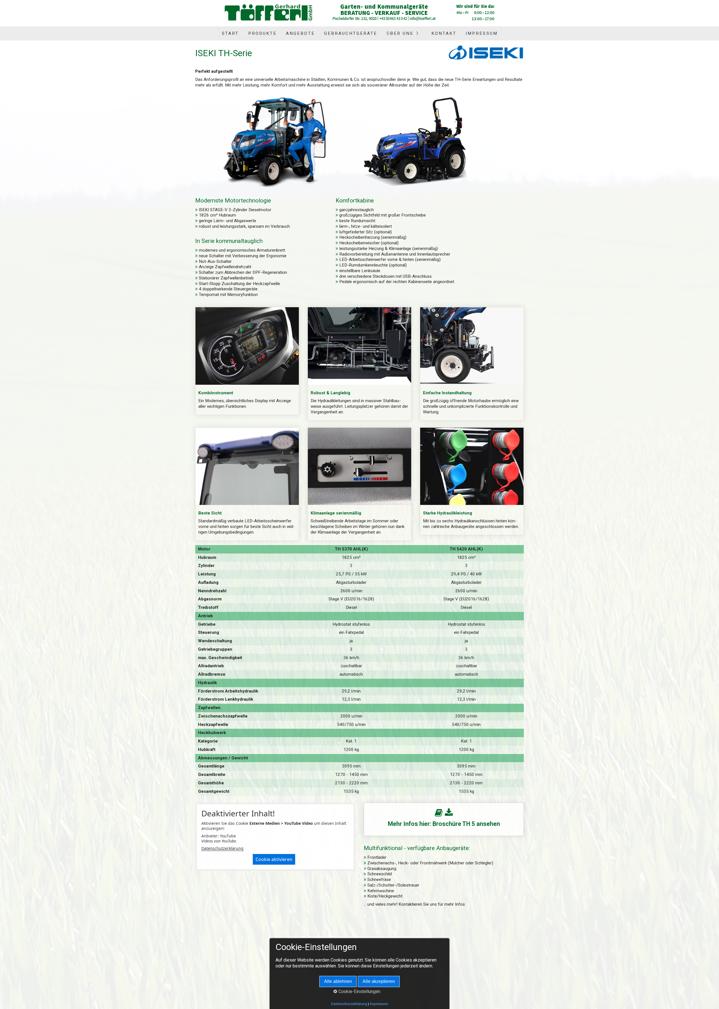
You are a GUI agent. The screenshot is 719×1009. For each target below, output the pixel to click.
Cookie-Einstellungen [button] (358, 991)
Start (230, 33)
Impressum (481, 33)
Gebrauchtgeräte (350, 33)
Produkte (262, 33)
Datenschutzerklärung (222, 848)
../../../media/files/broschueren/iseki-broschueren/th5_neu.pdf (444, 819)
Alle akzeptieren (379, 981)
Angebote (300, 33)
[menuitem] (230, 33)
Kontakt (443, 33)
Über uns (400, 33)
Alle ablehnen (338, 981)
